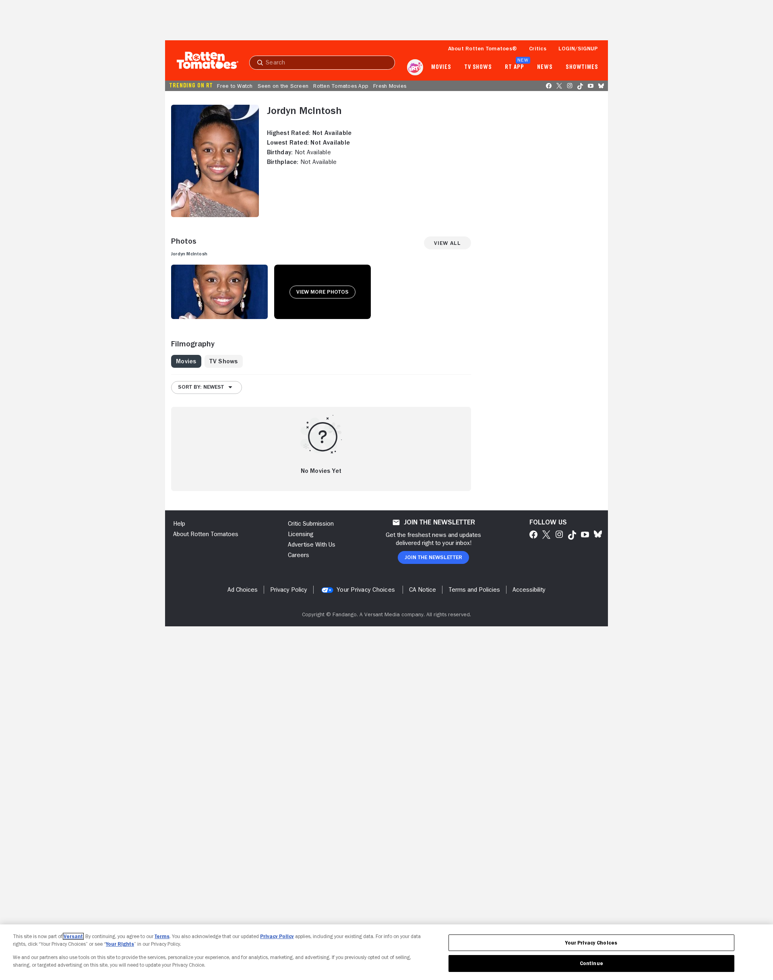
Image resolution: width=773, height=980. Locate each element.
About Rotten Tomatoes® (482, 48)
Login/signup (578, 48)
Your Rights (120, 944)
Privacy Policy (277, 936)
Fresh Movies (389, 86)
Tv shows (478, 67)
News (545, 67)
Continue (591, 963)
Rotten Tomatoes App (340, 86)
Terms (162, 936)
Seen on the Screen (283, 86)
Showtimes (582, 67)
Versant (73, 936)
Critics (537, 48)
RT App (514, 67)
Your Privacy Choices (366, 589)
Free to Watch (234, 86)
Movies (441, 67)
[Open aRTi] (415, 67)
